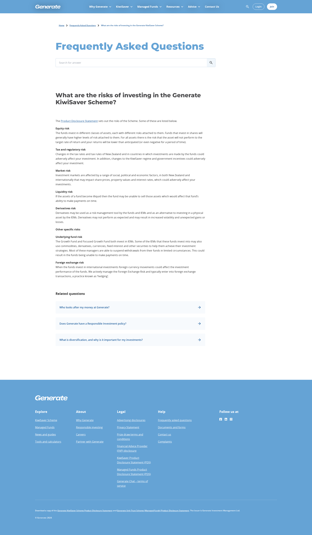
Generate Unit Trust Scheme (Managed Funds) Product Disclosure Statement (153, 510)
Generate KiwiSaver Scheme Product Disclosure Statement (84, 510)
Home (61, 25)
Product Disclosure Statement (79, 121)
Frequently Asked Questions (83, 25)
